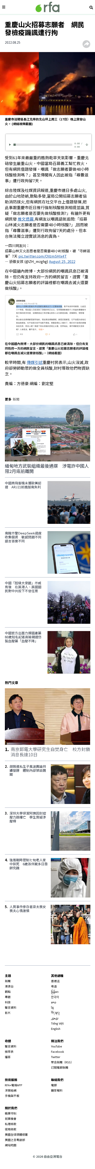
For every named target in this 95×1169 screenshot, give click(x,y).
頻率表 (9, 1051)
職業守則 (10, 1113)
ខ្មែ (52, 1007)
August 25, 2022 (62, 261)
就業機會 (10, 1119)
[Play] (10, 144)
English (55, 1029)
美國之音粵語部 (15, 1140)
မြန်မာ (55, 991)
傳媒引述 (35, 362)
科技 (8, 1002)
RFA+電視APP (13, 1085)
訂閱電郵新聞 (59, 1067)
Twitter (55, 1057)
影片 (8, 1013)
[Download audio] (87, 144)
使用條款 (10, 1129)
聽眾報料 (57, 1090)
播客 (8, 1057)
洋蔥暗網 (10, 1090)
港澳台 (9, 986)
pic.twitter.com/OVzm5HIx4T (42, 256)
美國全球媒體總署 (16, 1134)
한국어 (55, 997)
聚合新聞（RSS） (62, 1062)
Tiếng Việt (57, 1023)
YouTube (56, 1046)
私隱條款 (10, 1124)
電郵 (54, 1085)
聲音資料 (10, 1007)
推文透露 (26, 219)
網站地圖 (10, 1145)
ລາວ (53, 1002)
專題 (8, 997)
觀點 (8, 991)
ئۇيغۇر (55, 1018)
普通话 (55, 981)
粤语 (54, 986)
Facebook (57, 1051)
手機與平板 (12, 1096)
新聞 (8, 981)
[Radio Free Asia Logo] (47, 7)
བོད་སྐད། (55, 1013)
